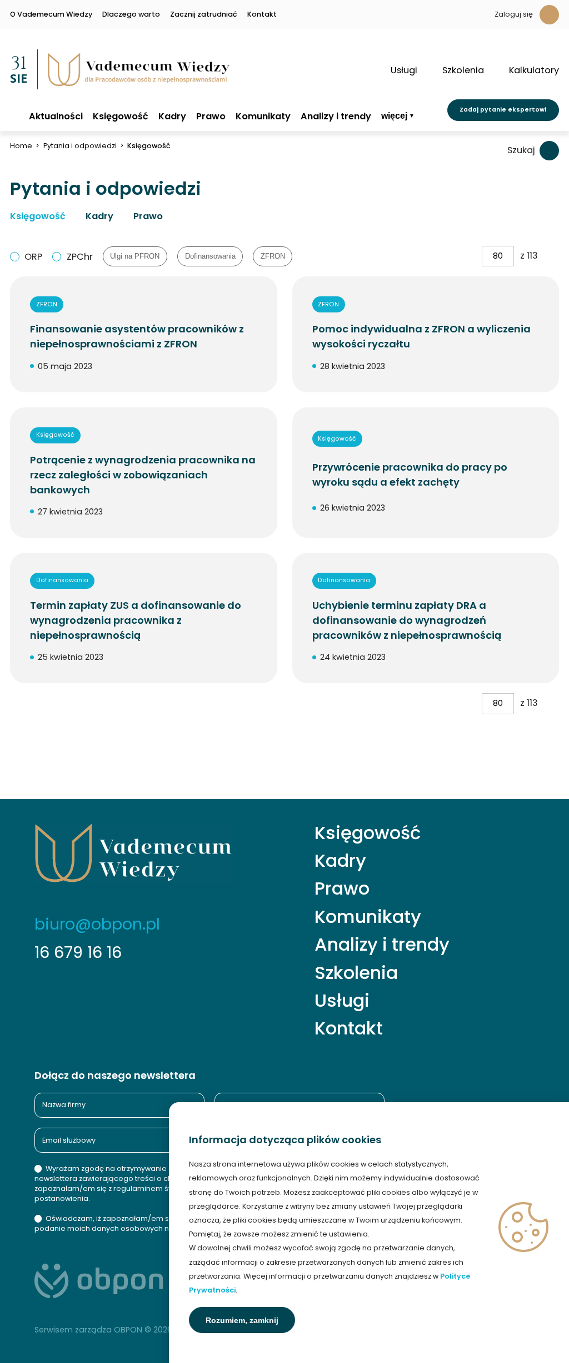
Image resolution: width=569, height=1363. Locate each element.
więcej (394, 115)
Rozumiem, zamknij (242, 1320)
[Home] (14, 115)
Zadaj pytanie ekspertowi (503, 109)
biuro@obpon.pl (97, 924)
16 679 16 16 (78, 952)
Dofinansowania (210, 256)
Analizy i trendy (336, 116)
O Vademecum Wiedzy (51, 14)
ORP (33, 256)
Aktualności (56, 116)
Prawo (211, 116)
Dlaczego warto (131, 14)
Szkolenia (356, 973)
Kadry (172, 116)
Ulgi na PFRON (134, 256)
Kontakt (262, 14)
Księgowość (120, 116)
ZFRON (273, 256)
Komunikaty (263, 116)
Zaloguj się (514, 14)
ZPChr (80, 256)
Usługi (342, 1000)
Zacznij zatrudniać (203, 14)
